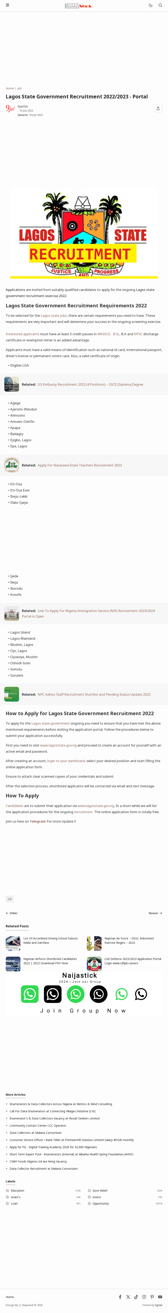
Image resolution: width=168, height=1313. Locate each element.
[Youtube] (160, 1298)
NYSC (138, 334)
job (10, 899)
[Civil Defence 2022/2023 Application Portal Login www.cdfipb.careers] (94, 970)
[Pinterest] (152, 1298)
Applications (15, 289)
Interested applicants (22, 334)
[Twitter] (128, 1298)
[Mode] (150, 5)
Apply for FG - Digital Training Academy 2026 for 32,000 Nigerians (53, 1147)
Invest (97, 1197)
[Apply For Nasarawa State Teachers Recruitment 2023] (11, 471)
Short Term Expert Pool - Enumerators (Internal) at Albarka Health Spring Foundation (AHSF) (71, 1154)
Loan (14, 1203)
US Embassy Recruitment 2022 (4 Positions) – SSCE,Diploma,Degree (90, 384)
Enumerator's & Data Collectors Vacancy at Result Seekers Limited (55, 1118)
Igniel (158, 1305)
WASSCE (104, 334)
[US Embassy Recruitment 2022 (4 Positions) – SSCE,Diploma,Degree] (11, 390)
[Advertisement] (84, 49)
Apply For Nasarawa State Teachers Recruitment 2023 (80, 465)
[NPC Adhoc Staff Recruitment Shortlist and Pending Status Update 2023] (11, 700)
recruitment (83, 811)
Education (17, 1190)
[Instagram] (144, 1298)
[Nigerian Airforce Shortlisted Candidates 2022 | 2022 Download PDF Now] (13, 970)
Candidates (14, 805)
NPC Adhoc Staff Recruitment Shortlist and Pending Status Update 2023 (94, 694)
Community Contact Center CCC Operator (38, 1125)
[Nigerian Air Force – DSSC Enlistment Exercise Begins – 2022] (94, 950)
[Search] (160, 5)
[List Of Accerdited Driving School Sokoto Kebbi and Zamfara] (13, 950)
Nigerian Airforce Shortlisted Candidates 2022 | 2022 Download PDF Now (50, 961)
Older (14, 913)
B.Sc (116, 334)
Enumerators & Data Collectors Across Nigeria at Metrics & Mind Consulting (61, 1104)
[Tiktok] (136, 1298)
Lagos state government (50, 723)
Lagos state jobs (54, 315)
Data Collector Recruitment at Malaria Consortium (44, 1169)
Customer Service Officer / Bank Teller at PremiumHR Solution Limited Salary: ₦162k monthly (72, 1140)
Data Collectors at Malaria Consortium (36, 1133)
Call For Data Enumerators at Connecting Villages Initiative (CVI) (52, 1111)
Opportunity (101, 1203)
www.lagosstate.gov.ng (58, 745)
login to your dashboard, (66, 760)
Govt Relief (100, 1190)
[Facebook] (120, 1298)
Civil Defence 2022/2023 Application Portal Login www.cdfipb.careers (132, 961)
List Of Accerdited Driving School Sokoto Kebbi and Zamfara (50, 940)
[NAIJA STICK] (78, 5)
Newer (153, 913)
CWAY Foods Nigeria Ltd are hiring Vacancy (38, 1161)
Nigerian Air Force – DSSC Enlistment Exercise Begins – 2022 (129, 940)
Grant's (15, 1197)
